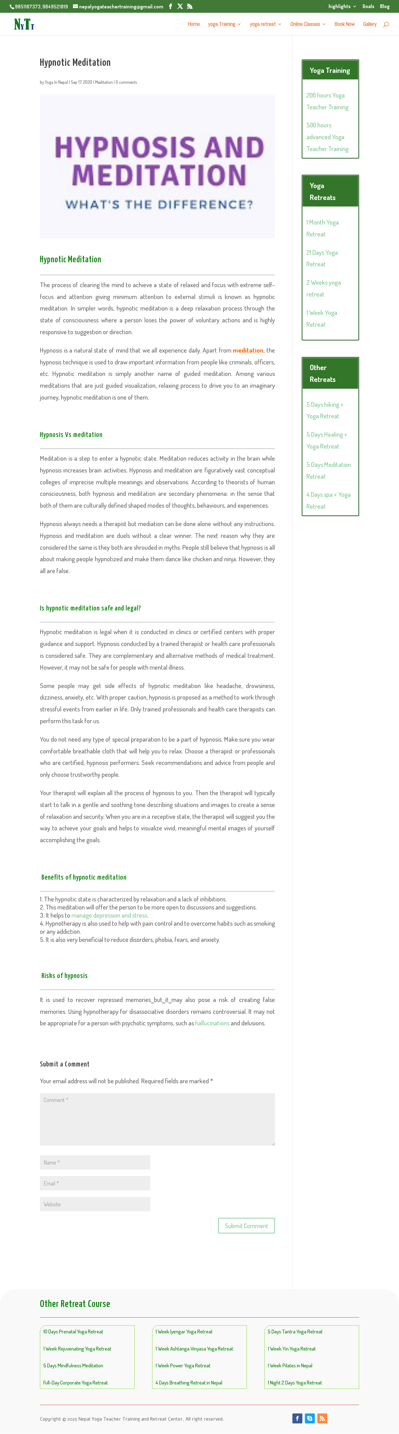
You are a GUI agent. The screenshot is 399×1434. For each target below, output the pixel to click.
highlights (340, 6)
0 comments (126, 82)
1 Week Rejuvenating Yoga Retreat (77, 1348)
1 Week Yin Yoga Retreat (292, 1348)
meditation (248, 350)
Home (194, 24)
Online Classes (305, 24)
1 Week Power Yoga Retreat (183, 1365)
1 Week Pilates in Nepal (290, 1365)
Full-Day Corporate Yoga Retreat (75, 1382)
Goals (368, 6)
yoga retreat (263, 24)
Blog (385, 6)
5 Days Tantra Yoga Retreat (295, 1331)
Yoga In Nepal (56, 82)
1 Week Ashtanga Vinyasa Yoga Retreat (194, 1348)
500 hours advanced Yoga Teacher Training (327, 137)
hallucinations (212, 1023)
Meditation (104, 82)
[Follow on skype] (310, 1418)
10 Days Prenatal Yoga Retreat (73, 1331)
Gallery (370, 24)
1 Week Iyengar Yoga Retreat (184, 1331)
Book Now (345, 24)
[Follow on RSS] (322, 1418)
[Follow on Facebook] (297, 1418)
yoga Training (221, 24)
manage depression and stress (109, 915)
